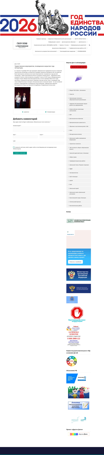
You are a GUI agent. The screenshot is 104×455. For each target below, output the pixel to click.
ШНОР (71, 180)
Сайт (14, 141)
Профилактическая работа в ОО (77, 48)
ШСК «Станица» (74, 176)
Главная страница (41, 38)
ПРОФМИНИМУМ (81, 51)
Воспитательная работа (76, 205)
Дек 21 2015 (17, 64)
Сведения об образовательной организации (59, 38)
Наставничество (74, 172)
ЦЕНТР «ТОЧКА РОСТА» (80, 38)
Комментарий (17, 125)
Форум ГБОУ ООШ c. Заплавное (78, 90)
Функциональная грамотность (78, 122)
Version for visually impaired (78, 66)
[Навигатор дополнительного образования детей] (78, 361)
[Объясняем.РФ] (78, 378)
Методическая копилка (76, 134)
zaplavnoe (26, 112)
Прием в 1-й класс (64, 45)
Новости (72, 94)
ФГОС (71, 130)
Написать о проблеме (75, 261)
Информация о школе (54, 42)
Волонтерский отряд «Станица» (78, 197)
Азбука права (73, 157)
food (71, 184)
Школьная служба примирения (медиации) (78, 139)
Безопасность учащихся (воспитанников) (46, 51)
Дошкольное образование (59, 48)
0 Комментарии (51, 112)
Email (41, 134)
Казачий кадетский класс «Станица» (79, 153)
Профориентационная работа (77, 161)
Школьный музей (74, 188)
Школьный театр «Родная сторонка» (79, 165)
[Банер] (78, 221)
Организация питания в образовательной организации (78, 99)
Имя (14, 134)
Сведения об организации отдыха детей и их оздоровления (78, 104)
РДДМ (71, 168)
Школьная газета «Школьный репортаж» (77, 193)
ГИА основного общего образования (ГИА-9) (79, 148)
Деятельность (82, 42)
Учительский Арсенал (75, 201)
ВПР (71, 114)
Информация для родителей (78, 45)
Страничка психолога (75, 143)
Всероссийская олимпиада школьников (77, 110)
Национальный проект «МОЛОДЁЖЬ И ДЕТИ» (45, 45)
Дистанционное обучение (68, 42)
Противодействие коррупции (67, 51)
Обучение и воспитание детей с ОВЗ (79, 126)
